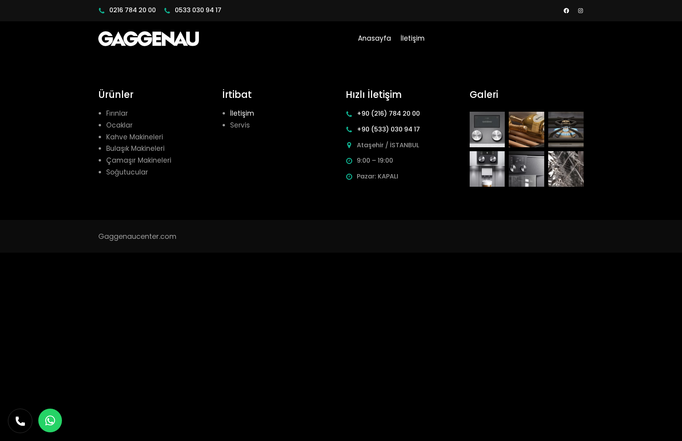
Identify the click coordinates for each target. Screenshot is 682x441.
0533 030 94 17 (198, 10)
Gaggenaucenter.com (137, 236)
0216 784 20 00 (132, 10)
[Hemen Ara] (20, 421)
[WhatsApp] (50, 420)
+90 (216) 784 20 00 (388, 113)
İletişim (242, 113)
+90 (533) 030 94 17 (388, 129)
